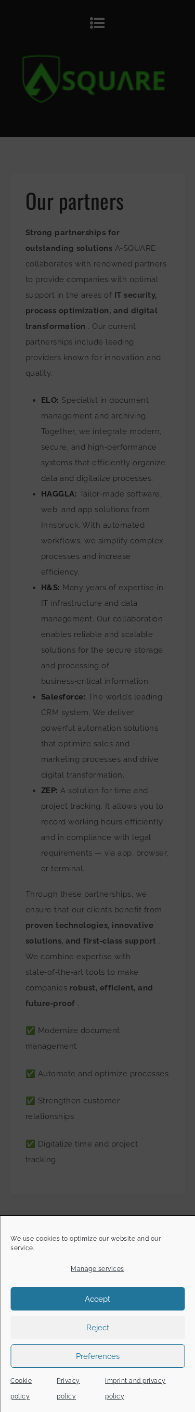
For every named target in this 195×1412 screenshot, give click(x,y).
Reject (97, 1327)
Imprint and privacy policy (135, 1388)
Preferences (98, 1356)
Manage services (97, 1269)
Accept (97, 1299)
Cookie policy (21, 1388)
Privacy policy (68, 1388)
